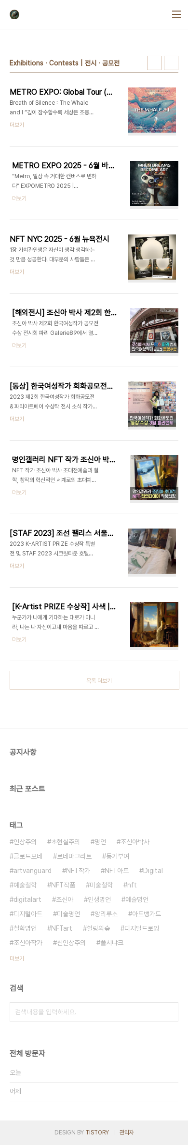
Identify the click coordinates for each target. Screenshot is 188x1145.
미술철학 (101, 885)
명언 (100, 842)
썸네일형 (154, 63)
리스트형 (171, 63)
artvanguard (32, 870)
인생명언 (99, 899)
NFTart (61, 928)
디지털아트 (27, 914)
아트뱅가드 (146, 914)
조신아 (64, 899)
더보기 (17, 958)
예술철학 (25, 885)
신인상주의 (71, 943)
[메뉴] (176, 14)
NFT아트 (117, 870)
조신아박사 (135, 842)
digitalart (27, 899)
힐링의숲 (98, 928)
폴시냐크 (111, 943)
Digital (153, 870)
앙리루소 (106, 914)
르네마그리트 (74, 856)
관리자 (127, 1132)
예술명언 (136, 899)
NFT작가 (78, 870)
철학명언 (25, 928)
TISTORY (97, 1132)
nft (132, 885)
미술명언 (68, 914)
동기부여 (117, 856)
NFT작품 (63, 885)
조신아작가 (27, 943)
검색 (169, 1012)
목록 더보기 (99, 680)
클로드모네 (27, 856)
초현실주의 (65, 842)
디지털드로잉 (141, 928)
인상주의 (25, 842)
